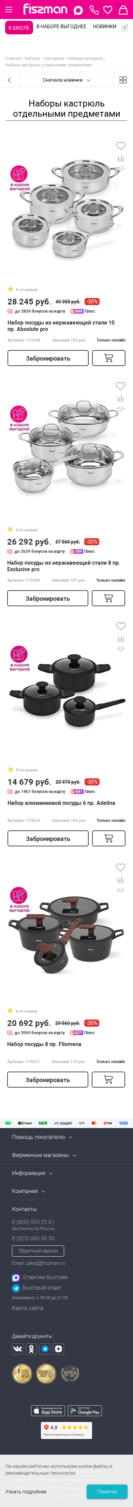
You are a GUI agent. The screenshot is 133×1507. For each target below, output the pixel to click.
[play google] (85, 1414)
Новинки (104, 26)
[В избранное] (120, 146)
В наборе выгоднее (61, 26)
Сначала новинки (63, 80)
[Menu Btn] (8, 9)
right (124, 27)
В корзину (108, 358)
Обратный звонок (38, 1251)
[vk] (17, 1349)
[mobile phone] (94, 10)
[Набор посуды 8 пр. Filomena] (66, 924)
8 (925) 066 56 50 (33, 1238)
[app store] (48, 1414)
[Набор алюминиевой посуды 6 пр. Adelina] (66, 683)
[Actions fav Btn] (107, 10)
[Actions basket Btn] (123, 10)
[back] (10, 79)
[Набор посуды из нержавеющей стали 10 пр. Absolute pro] (66, 203)
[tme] (44, 1349)
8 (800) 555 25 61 (33, 1222)
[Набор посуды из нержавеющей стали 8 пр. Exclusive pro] (66, 443)
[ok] (31, 1349)
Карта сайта (27, 1308)
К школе (19, 28)
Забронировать (48, 358)
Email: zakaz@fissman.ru (38, 1263)
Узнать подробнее (25, 1491)
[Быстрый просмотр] (121, 170)
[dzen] (58, 1349)
